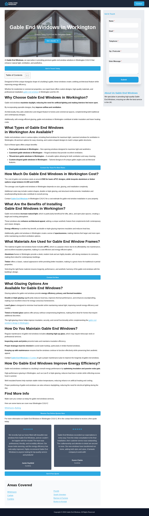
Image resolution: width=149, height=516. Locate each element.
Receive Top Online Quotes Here (53, 413)
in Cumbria (24, 358)
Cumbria (10, 499)
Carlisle (10, 495)
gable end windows (31, 92)
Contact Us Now (53, 277)
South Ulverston (60, 495)
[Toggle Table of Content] (25, 75)
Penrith (56, 491)
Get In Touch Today (52, 68)
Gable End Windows (19, 199)
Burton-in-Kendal (60, 502)
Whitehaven (9, 408)
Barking (18, 408)
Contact (139, 4)
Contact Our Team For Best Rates (52, 167)
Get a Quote (51, 41)
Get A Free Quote (52, 474)
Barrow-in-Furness (61, 498)
